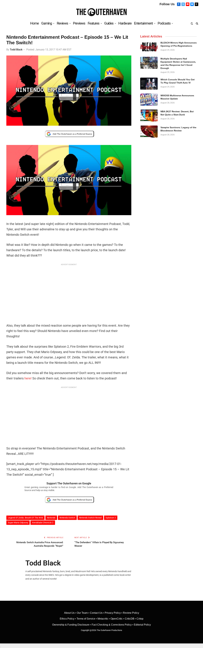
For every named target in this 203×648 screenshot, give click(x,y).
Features (93, 23)
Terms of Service (86, 618)
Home (34, 23)
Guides (108, 23)
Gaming (46, 23)
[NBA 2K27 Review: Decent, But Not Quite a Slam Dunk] (149, 116)
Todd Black (16, 49)
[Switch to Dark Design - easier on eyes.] (192, 23)
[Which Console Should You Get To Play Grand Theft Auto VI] (149, 84)
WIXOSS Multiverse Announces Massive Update (177, 97)
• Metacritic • (103, 618)
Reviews (62, 23)
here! (28, 378)
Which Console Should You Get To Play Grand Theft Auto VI (177, 81)
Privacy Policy (113, 612)
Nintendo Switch (67, 517)
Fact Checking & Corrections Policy (112, 624)
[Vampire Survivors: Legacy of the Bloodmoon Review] (149, 132)
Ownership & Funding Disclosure (71, 624)
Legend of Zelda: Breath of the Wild (25, 517)
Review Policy (131, 612)
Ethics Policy (67, 618)
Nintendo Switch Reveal (90, 517)
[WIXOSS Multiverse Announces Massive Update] (149, 100)
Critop (140, 618)
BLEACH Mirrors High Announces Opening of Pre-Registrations (178, 44)
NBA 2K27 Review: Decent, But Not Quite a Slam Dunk (177, 113)
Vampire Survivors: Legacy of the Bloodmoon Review (178, 129)
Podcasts (164, 23)
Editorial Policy (142, 624)
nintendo (51, 517)
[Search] (196, 23)
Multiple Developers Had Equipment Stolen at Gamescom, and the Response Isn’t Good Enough (178, 63)
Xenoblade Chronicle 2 (42, 522)
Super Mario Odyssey (18, 522)
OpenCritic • (118, 618)
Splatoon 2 (111, 517)
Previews (79, 23)
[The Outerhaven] (101, 12)
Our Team (82, 612)
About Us (69, 612)
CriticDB (129, 618)
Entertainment (143, 23)
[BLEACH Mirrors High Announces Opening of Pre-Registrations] (149, 47)
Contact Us (96, 612)
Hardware (124, 23)
